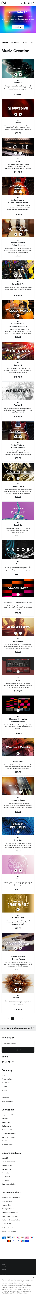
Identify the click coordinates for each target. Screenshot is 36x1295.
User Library (6, 1141)
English (3, 1261)
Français (4, 1271)
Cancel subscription (9, 1133)
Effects (26, 42)
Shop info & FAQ (7, 1115)
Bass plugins (6, 1169)
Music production (8, 1208)
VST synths (6, 1173)
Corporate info (7, 1079)
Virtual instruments (8, 1161)
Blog (3, 1075)
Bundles (5, 42)
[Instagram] (6, 1062)
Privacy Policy (22, 1293)
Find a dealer (6, 1126)
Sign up (18, 1050)
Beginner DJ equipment (10, 1212)
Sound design (7, 1223)
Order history (6, 1122)
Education (5, 1097)
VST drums (5, 1180)
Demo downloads (8, 1144)
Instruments (15, 42)
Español (4, 1274)
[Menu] (34, 3)
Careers (4, 1090)
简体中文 (4, 1269)
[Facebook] (3, 1062)
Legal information (8, 1101)
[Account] (25, 3)
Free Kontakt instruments (11, 1197)
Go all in (18, 27)
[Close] (34, 1277)
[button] (15, 74)
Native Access (7, 1129)
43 (23, 1018)
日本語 (3, 1264)
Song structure (7, 1227)
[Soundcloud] (13, 1062)
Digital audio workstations (11, 1220)
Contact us (6, 1082)
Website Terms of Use (8, 1293)
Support (4, 1086)
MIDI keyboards (7, 1165)
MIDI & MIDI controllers (10, 1216)
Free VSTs (5, 1158)
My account (6, 1118)
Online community (8, 1137)
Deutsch (4, 1266)
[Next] (27, 1018)
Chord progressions (9, 1231)
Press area (5, 1094)
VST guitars (6, 1176)
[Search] (21, 3)
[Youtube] (9, 1062)
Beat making (6, 1205)
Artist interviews (7, 1201)
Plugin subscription (9, 1184)
